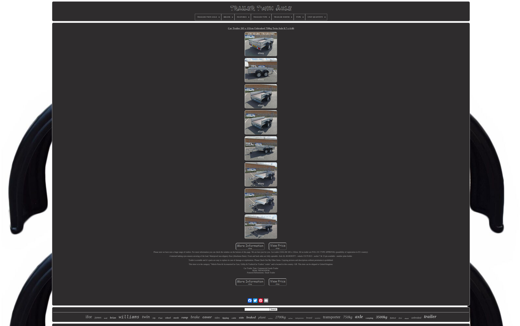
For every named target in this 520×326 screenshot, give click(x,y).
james (98, 317)
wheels (407, 318)
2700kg (280, 317)
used (105, 318)
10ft (153, 318)
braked (251, 317)
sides (217, 317)
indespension (299, 318)
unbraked (416, 317)
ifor (89, 316)
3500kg (381, 317)
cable (234, 318)
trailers (270, 318)
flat (160, 318)
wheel (168, 318)
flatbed (393, 318)
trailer (430, 316)
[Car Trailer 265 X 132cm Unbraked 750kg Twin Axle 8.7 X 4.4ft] (261, 44)
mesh (176, 317)
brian (113, 317)
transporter (331, 317)
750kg (347, 317)
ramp (184, 317)
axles (290, 318)
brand (309, 318)
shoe (400, 318)
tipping (225, 318)
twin (146, 316)
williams (129, 316)
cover (207, 317)
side (241, 317)
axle (359, 316)
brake (195, 317)
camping (369, 318)
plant (262, 317)
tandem (317, 318)
